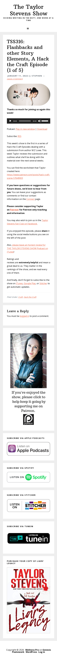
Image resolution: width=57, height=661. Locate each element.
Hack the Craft (30, 297)
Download (42, 129)
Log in (41, 652)
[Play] (10, 121)
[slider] (45, 120)
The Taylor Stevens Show (28, 10)
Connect (30, 199)
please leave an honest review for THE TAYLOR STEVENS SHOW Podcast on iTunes (27, 248)
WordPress (31, 652)
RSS (19, 136)
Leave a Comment (15, 79)
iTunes (19, 283)
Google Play (30, 283)
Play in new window (25, 129)
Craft (20, 297)
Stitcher (43, 283)
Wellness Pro (32, 649)
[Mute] (39, 121)
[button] (28, 28)
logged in (24, 316)
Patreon (14, 209)
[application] (28, 121)
